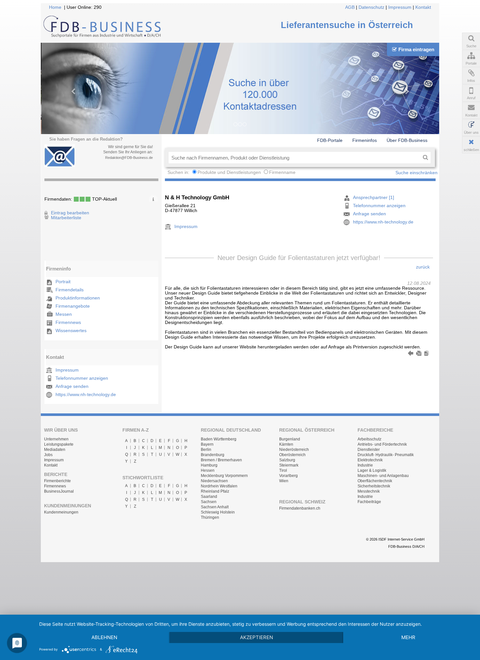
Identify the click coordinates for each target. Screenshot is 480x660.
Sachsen (208, 501)
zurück (423, 267)
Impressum (399, 7)
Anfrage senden (72, 386)
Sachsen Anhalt (215, 507)
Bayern (207, 444)
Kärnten (286, 444)
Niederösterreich (294, 449)
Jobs (48, 455)
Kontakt (423, 7)
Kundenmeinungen (61, 512)
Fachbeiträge (369, 501)
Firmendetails (70, 289)
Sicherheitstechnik (374, 486)
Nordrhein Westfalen (219, 486)
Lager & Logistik (372, 470)
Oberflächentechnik (375, 481)
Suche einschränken (416, 172)
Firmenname (282, 172)
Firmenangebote (73, 306)
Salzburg (287, 460)
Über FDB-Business (407, 140)
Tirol (283, 470)
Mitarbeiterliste (66, 217)
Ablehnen (104, 637)
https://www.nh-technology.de (86, 394)
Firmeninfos (364, 140)
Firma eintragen (416, 49)
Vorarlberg (288, 475)
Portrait (63, 281)
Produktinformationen (78, 298)
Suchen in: (179, 172)
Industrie (365, 465)
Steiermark (288, 465)
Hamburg (209, 465)
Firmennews (68, 322)
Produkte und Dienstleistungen (229, 172)
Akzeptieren (256, 637)
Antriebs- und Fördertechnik (382, 444)
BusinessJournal (59, 491)
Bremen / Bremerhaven (221, 460)
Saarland (209, 496)
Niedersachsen (214, 481)
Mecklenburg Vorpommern (224, 475)
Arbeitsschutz (369, 439)
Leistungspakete (58, 444)
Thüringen (210, 517)
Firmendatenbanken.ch (299, 508)
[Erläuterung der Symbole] (153, 198)
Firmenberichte (57, 481)
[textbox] (294, 157)
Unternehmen (56, 439)
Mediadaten (54, 449)
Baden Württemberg (218, 439)
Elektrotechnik (370, 460)
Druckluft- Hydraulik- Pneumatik (386, 455)
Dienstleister (369, 449)
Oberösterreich (292, 455)
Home (55, 7)
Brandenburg (212, 455)
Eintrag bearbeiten (70, 212)
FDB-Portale (330, 140)
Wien (283, 481)
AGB (350, 7)
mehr (408, 637)
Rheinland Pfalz (215, 491)
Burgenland (289, 439)
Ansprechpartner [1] (373, 197)
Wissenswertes (71, 330)
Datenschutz (371, 7)
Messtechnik (369, 491)
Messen (64, 314)
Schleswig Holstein (218, 512)
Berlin (206, 449)
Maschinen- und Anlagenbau (383, 475)
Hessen (208, 470)
